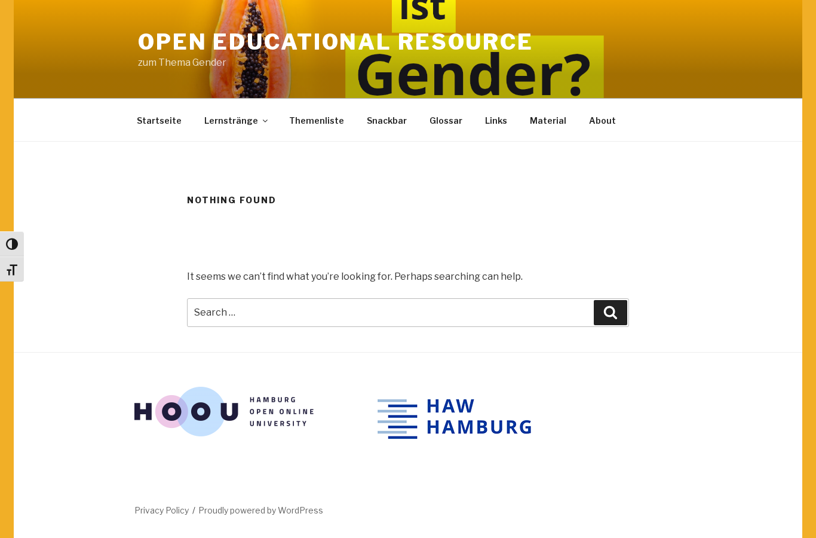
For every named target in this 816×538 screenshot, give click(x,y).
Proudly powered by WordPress (260, 510)
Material (548, 120)
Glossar (446, 120)
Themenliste (316, 120)
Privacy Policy (161, 510)
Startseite (159, 120)
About (602, 120)
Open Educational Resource (335, 42)
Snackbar (387, 120)
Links (496, 120)
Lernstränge (231, 120)
